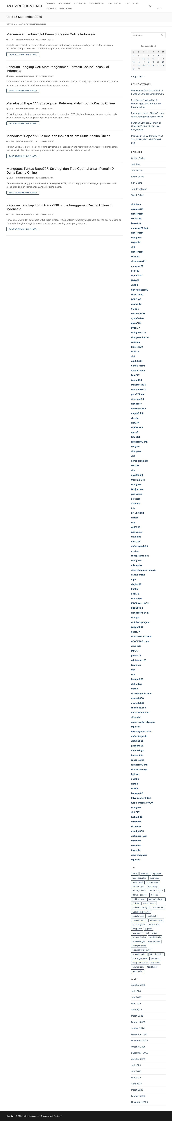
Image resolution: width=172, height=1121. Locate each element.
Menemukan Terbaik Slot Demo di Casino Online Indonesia (50, 34)
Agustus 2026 (138, 985)
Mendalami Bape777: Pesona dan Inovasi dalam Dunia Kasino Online (58, 136)
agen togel (154, 878)
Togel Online (137, 195)
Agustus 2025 (138, 1059)
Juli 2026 (136, 991)
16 (139, 62)
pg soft (148, 929)
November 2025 (139, 1040)
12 (153, 59)
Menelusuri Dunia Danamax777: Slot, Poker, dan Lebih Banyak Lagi (147, 139)
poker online (151, 933)
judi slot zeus (138, 916)
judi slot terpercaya (141, 912)
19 (153, 62)
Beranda (11, 24)
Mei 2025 (136, 1077)
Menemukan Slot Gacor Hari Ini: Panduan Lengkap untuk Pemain (147, 92)
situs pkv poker (139, 954)
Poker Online (137, 176)
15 (134, 62)
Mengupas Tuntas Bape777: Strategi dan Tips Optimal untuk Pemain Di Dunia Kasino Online (60, 170)
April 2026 (136, 1009)
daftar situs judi (156, 890)
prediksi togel (139, 941)
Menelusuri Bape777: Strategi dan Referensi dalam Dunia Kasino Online (60, 103)
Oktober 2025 (138, 1046)
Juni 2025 (136, 1071)
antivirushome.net (24, 6)
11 (148, 59)
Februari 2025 (138, 1096)
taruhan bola (138, 967)
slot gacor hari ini (140, 962)
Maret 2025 (137, 1089)
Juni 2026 (136, 997)
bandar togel (138, 886)
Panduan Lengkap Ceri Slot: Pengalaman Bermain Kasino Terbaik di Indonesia (57, 69)
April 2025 (136, 1083)
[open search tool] (150, 6)
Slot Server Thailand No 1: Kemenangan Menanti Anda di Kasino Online (146, 103)
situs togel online (140, 958)
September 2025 (139, 1053)
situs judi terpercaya (141, 950)
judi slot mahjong (140, 907)
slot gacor (155, 958)
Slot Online (136, 182)
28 (163, 66)
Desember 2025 (139, 1034)
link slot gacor (139, 924)
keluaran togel (156, 920)
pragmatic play (139, 937)
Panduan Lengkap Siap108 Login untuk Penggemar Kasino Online (147, 115)
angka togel (138, 882)
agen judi (157, 873)
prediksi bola (155, 937)
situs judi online (139, 946)
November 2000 (139, 1102)
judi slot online (157, 907)
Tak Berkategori (45, 40)
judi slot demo (149, 903)
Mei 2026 (136, 1003)
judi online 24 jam (156, 899)
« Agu (134, 76)
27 (158, 66)
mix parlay (137, 929)
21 (163, 62)
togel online (138, 971)
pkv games (137, 933)
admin (11, 40)
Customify (58, 1116)
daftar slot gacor (140, 895)
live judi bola (153, 924)
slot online (155, 962)
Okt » (142, 76)
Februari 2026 (138, 1022)
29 (134, 69)
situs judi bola (154, 941)
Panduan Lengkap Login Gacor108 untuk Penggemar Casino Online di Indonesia (59, 207)
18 (148, 62)
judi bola (154, 895)
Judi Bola (136, 164)
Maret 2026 (137, 1015)
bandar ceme (152, 882)
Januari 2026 (138, 1028)
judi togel (152, 916)
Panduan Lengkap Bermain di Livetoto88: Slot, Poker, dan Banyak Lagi (146, 126)
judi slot (136, 903)
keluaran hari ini (139, 920)
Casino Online (138, 158)
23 (139, 66)
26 (153, 66)
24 (144, 66)
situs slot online (156, 954)
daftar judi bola (139, 890)
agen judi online (139, 878)
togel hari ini (152, 967)
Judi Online (136, 170)
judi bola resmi (139, 899)
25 (148, 66)
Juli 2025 (136, 1065)
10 (144, 59)
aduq (135, 873)
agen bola (145, 873)
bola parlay (152, 886)
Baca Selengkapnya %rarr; (23, 54)
